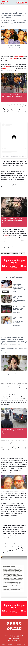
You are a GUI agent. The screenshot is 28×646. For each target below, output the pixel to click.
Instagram (22, 253)
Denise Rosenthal (5, 253)
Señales (20, 2)
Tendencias (15, 253)
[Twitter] (15, 47)
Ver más (4, 100)
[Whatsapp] (8, 47)
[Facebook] (12, 47)
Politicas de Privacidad (14, 640)
